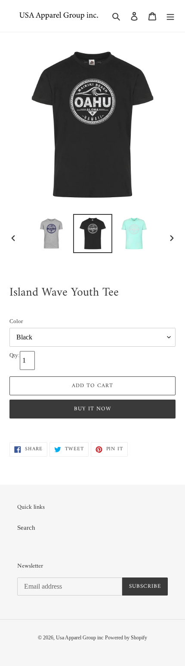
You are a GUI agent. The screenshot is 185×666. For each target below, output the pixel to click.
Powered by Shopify (126, 638)
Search (26, 527)
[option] (51, 233)
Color (16, 321)
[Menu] (170, 16)
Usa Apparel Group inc (79, 638)
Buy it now (92, 409)
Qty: (14, 355)
